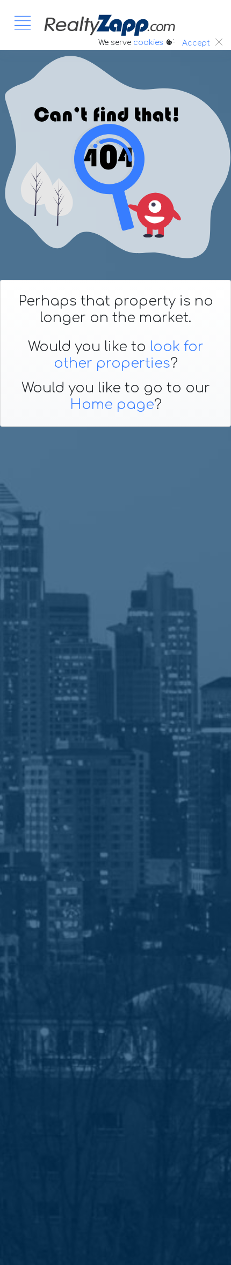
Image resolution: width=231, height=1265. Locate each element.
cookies (148, 43)
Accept (196, 43)
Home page (112, 404)
